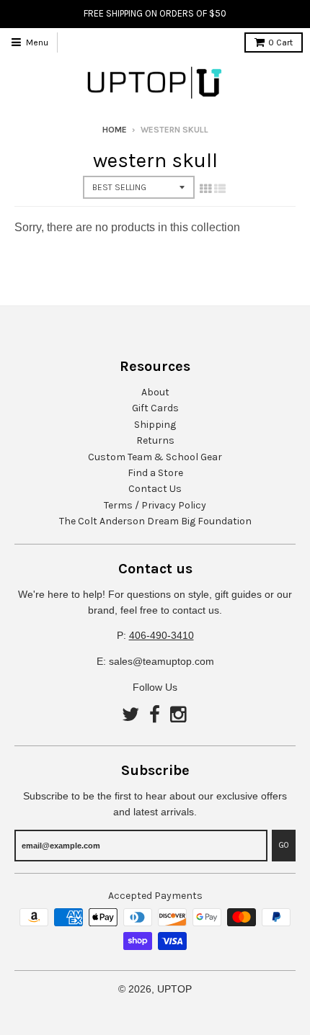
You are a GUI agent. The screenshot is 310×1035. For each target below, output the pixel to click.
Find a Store (155, 473)
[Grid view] (205, 188)
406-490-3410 (161, 635)
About (155, 392)
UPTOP (174, 989)
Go (283, 845)
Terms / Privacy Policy (155, 505)
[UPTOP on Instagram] (179, 715)
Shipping (155, 424)
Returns (155, 440)
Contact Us (155, 489)
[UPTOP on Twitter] (130, 715)
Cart (280, 42)
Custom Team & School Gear (155, 457)
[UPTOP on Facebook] (154, 715)
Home (114, 130)
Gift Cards (155, 408)
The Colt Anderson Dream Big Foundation (155, 521)
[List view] (220, 188)
